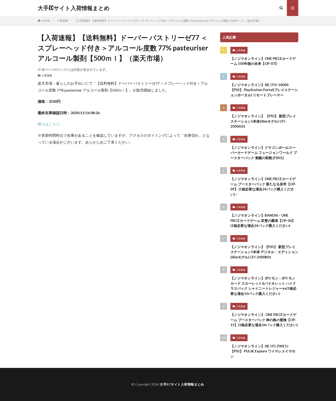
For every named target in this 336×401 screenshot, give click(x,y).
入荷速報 (62, 20)
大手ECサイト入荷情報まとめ (74, 8)
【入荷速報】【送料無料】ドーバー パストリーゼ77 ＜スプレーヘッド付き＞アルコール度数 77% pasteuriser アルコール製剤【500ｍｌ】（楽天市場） (168, 20)
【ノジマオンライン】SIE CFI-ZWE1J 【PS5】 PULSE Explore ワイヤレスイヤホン (262, 351)
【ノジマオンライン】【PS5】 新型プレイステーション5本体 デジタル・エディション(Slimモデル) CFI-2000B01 (264, 252)
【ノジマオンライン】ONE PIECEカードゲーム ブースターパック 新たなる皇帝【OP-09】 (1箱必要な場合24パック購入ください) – (263, 186)
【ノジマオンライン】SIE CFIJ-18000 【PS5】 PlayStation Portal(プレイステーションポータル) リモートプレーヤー (264, 90)
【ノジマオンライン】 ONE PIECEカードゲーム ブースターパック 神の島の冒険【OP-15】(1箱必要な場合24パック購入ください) (264, 319)
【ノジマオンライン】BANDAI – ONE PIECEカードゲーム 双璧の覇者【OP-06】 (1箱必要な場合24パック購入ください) (262, 220)
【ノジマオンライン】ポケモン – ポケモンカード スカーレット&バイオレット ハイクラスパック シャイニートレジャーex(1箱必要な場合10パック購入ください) (263, 286)
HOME (46, 20)
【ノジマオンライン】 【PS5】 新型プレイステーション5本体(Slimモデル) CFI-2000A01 (263, 121)
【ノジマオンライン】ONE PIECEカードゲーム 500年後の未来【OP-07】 (263, 61)
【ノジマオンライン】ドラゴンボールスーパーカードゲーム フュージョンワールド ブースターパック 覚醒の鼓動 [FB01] (263, 152)
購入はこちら (49, 124)
